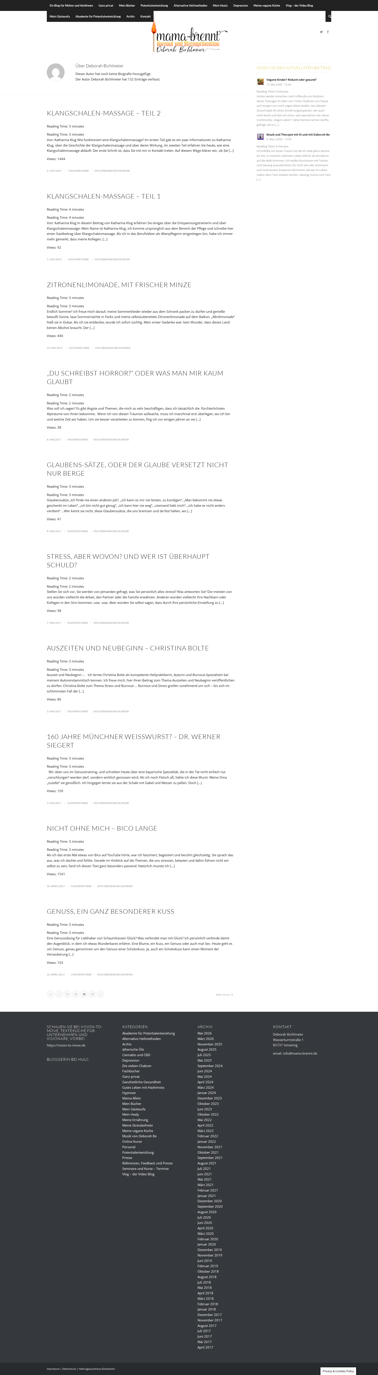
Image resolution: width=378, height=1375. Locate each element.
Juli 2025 (204, 1055)
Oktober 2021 (208, 1152)
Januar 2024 (207, 1092)
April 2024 (205, 1082)
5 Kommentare (78, 170)
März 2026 (206, 1038)
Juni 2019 (205, 1260)
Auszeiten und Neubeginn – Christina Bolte (128, 648)
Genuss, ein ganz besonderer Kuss (110, 911)
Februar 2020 (208, 1239)
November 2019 (210, 1255)
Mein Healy (130, 1114)
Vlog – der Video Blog (138, 1174)
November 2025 (210, 1044)
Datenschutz (69, 1368)
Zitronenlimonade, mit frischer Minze (119, 285)
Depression (130, 1060)
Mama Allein (131, 1098)
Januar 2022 (207, 1141)
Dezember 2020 (210, 1201)
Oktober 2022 (208, 1114)
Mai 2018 (205, 1287)
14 (92, 994)
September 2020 (210, 1206)
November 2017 (210, 1320)
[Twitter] (321, 31)
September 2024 (210, 1066)
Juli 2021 (204, 1168)
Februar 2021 (208, 1190)
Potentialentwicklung (138, 1152)
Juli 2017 (204, 1331)
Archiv (127, 1044)
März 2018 (206, 1298)
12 (75, 994)
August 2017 (207, 1325)
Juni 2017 (205, 1336)
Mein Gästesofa (133, 1109)
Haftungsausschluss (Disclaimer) (97, 1368)
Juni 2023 (205, 1109)
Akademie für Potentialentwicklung (148, 1033)
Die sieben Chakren (136, 1066)
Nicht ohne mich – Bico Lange (102, 828)
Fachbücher (131, 1071)
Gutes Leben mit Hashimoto (143, 1087)
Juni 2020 (205, 1222)
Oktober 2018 (208, 1271)
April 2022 (205, 1125)
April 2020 (205, 1228)
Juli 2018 (204, 1282)
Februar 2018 (208, 1304)
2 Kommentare (81, 974)
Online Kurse (132, 1141)
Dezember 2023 (210, 1098)
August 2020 (207, 1212)
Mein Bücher (131, 1103)
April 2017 (205, 1347)
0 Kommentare (78, 259)
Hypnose (129, 1092)
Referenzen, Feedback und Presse (147, 1163)
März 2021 (206, 1185)
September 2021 (210, 1157)
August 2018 (207, 1277)
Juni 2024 (205, 1071)
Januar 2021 (207, 1195)
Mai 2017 (205, 1342)
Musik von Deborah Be (139, 1136)
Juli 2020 (204, 1217)
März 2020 (206, 1233)
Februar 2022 (208, 1136)
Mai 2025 (205, 1060)
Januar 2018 (207, 1309)
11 (67, 994)
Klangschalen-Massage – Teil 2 (104, 113)
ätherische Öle (133, 1049)
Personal (128, 1147)
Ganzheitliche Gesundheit (141, 1082)
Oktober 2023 (208, 1103)
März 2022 (206, 1131)
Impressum (53, 1368)
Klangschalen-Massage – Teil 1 (104, 196)
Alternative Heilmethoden (141, 1038)
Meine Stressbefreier (137, 1125)
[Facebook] (328, 31)
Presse (127, 1157)
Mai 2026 (205, 1033)
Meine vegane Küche (137, 1131)
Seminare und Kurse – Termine (145, 1168)
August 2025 (207, 1049)
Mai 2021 (205, 1179)
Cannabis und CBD (136, 1055)
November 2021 (210, 1147)
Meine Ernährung (135, 1120)
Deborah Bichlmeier (115, 170)
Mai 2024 (205, 1076)
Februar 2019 (208, 1266)
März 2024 (206, 1087)
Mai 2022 (205, 1120)
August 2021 (207, 1163)
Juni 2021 (205, 1174)
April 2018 (205, 1293)
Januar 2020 (207, 1244)
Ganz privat (131, 1076)
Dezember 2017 (210, 1314)
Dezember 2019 (210, 1249)
